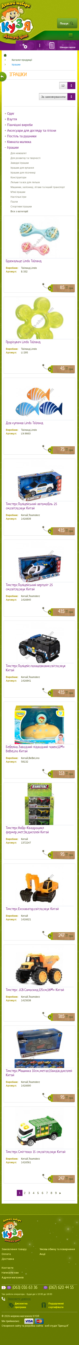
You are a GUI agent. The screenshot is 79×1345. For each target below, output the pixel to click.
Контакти (7, 1267)
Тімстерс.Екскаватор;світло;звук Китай (32, 909)
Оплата (6, 1254)
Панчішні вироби (20, 125)
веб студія (51, 1325)
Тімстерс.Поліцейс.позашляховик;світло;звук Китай (36, 668)
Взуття (12, 119)
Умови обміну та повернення (57, 1249)
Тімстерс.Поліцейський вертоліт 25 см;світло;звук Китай (29, 587)
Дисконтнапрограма (21, 1305)
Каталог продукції (22, 60)
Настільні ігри (18, 196)
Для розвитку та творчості (26, 158)
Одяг (10, 113)
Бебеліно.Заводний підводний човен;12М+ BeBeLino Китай (35, 749)
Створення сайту (11, 1325)
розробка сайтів (34, 1325)
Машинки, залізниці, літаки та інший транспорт (38, 187)
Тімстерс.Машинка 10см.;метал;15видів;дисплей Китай (39, 1073)
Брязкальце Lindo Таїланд (24, 261)
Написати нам (10, 1272)
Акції (42, 1254)
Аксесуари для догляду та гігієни (31, 130)
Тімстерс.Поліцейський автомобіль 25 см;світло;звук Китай (31, 506)
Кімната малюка (19, 142)
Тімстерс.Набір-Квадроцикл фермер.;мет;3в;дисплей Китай (27, 830)
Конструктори (18, 177)
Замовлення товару (14, 1249)
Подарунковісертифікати (56, 1305)
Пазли (14, 201)
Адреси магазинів (13, 1277)
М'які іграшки (18, 192)
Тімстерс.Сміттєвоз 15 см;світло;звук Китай (35, 1152)
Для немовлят (19, 153)
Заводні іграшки (20, 163)
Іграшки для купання (22, 167)
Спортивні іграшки (21, 206)
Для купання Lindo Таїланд (24, 423)
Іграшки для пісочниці (23, 172)
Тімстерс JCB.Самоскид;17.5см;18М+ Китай (35, 990)
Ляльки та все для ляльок (25, 182)
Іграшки (16, 64)
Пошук (64, 23)
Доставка (8, 1258)
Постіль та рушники (21, 136)
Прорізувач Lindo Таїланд (23, 342)
